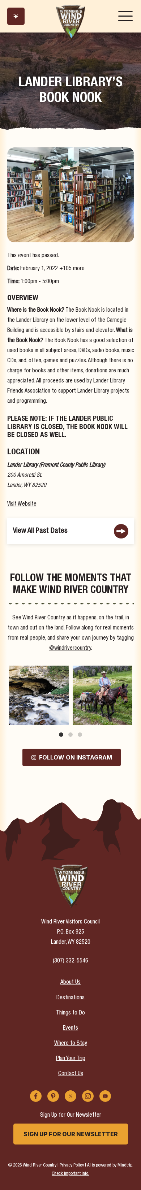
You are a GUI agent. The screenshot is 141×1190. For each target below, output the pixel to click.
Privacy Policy (72, 1165)
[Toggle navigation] (125, 16)
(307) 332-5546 (70, 961)
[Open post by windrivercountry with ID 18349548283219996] (39, 696)
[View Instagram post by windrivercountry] (62, 718)
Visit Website (22, 504)
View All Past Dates (40, 531)
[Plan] (16, 16)
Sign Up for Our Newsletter (71, 1134)
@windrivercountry (70, 649)
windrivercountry (38, 672)
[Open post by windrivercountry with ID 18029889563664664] (103, 696)
